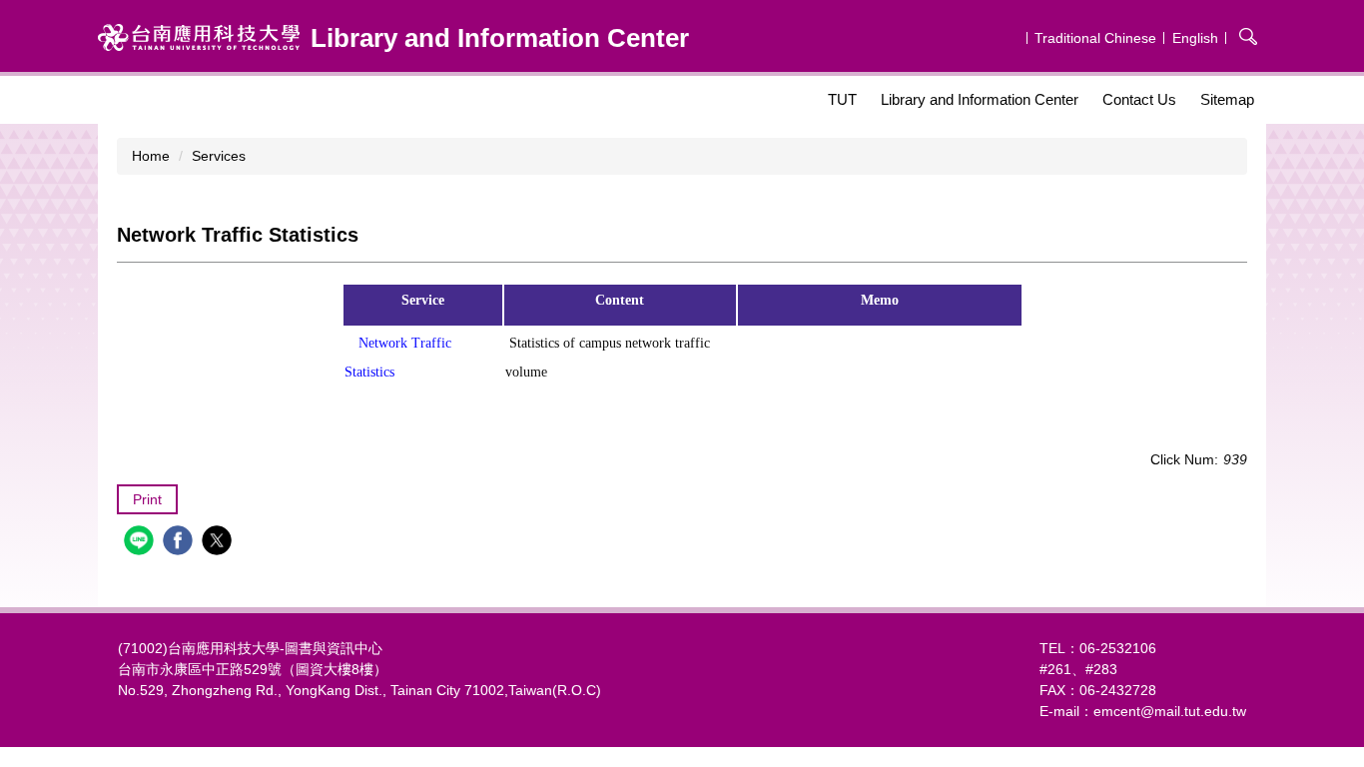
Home (151, 156)
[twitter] (219, 542)
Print (147, 499)
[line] (141, 542)
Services (219, 156)
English (1195, 38)
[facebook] (180, 542)
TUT (842, 99)
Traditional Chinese (1095, 38)
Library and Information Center (979, 99)
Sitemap (1227, 99)
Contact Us (1139, 99)
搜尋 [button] (1248, 36)
